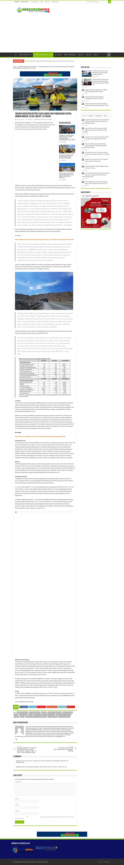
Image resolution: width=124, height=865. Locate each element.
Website (17, 811)
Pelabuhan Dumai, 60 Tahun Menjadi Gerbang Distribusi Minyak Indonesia (100, 72)
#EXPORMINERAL (68, 712)
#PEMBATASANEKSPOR (49, 714)
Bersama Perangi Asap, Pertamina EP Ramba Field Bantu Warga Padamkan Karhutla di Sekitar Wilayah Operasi (95, 121)
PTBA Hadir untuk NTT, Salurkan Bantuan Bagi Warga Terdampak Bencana (66, 175)
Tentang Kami (55, 1)
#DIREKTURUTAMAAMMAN (54, 712)
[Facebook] (92, 2)
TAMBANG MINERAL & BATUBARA (43, 54)
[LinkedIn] (96, 2)
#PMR (22, 716)
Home (15, 54)
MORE (95, 54)
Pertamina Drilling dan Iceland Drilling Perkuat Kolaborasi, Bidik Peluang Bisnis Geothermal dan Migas (94, 145)
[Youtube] (98, 2)
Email (17, 805)
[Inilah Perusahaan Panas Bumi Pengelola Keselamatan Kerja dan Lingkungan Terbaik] (83, 104)
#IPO (16, 714)
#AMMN (44, 712)
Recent (84, 115)
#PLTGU (16, 716)
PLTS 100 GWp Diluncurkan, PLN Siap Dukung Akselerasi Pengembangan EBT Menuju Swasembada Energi (95, 174)
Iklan (42, 1)
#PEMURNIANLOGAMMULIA (64, 714)
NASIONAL (89, 54)
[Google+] (90, 2)
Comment (18, 781)
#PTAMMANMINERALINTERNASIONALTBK (36, 716)
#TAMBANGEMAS (53, 716)
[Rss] (88, 2)
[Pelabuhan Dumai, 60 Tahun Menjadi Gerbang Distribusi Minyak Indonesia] (87, 73)
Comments (98, 115)
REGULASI (81, 54)
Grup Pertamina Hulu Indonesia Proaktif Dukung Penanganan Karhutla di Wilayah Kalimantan (94, 130)
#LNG (30, 714)
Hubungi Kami (35, 1)
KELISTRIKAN (58, 54)
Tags (105, 115)
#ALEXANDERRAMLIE (23, 712)
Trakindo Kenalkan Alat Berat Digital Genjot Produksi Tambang (66, 156)
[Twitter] (94, 2)
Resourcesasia (20, 119)
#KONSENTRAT (23, 714)
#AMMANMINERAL (34, 712)
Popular (91, 115)
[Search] (109, 1)
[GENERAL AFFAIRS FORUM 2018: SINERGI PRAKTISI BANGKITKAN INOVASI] (83, 90)
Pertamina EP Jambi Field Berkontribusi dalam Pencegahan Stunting (63, 749)
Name (17, 799)
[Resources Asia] (32, 9)
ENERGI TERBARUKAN (70, 54)
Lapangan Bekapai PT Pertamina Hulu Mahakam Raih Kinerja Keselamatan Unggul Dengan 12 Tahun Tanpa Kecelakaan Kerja (26, 749)
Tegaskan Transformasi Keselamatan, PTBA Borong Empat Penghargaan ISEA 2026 (46, 61)
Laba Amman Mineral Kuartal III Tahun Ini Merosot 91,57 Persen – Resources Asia (44, 766)
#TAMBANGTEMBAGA (64, 716)
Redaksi (47, 1)
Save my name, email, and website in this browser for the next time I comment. (44, 817)
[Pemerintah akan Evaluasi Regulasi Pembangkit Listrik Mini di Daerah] (83, 97)
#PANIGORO (38, 714)
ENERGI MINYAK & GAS (25, 54)
